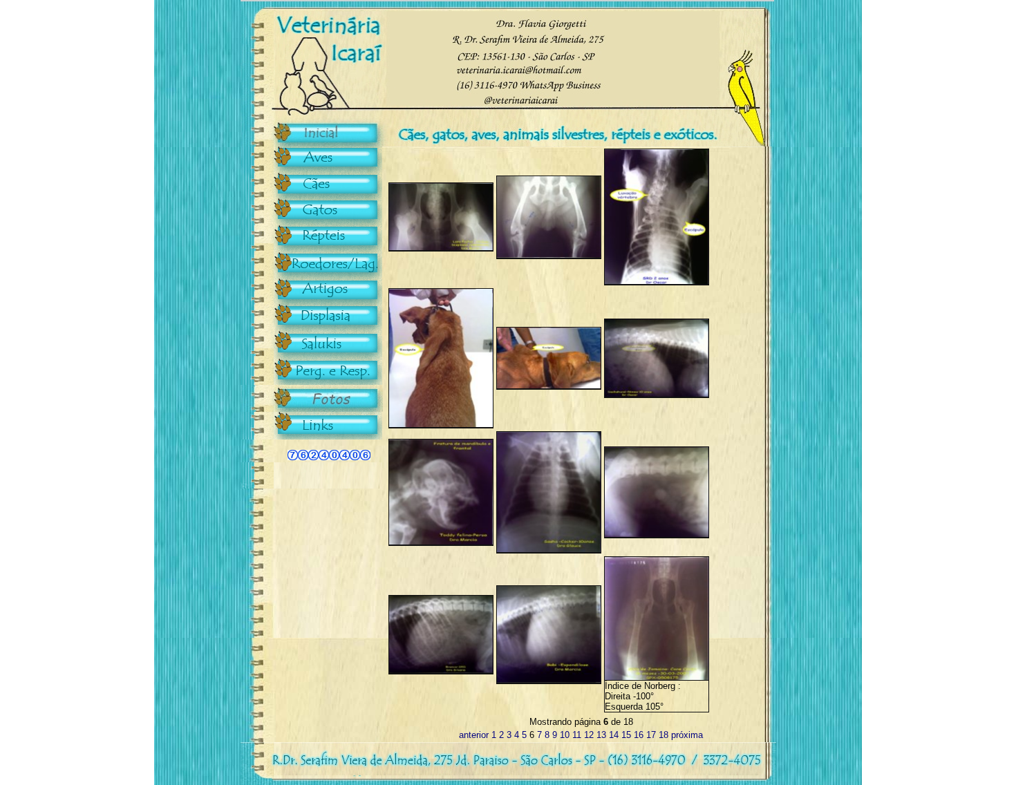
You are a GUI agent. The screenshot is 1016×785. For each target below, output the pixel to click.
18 (663, 735)
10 (565, 735)
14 (614, 735)
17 (651, 735)
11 (576, 735)
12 (589, 735)
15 (626, 735)
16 (638, 735)
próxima (687, 735)
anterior (474, 735)
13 (601, 735)
